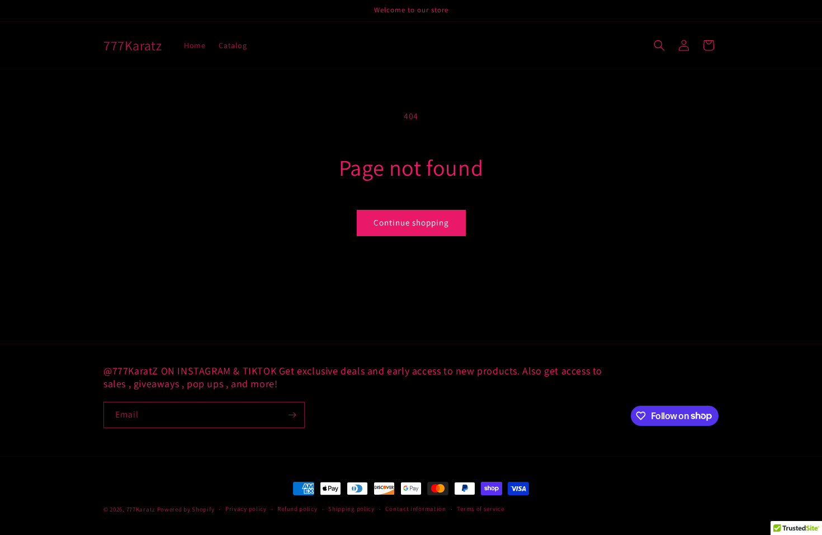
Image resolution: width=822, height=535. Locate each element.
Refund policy (297, 509)
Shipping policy (351, 509)
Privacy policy (246, 509)
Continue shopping (411, 222)
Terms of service (480, 509)
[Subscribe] (292, 415)
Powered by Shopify (186, 509)
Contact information (415, 509)
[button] (659, 45)
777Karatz (140, 509)
